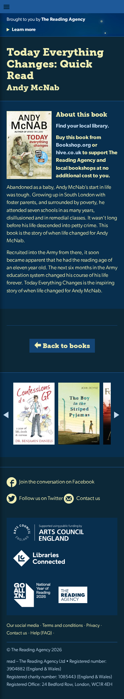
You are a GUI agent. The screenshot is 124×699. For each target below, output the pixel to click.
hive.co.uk (68, 153)
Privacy (93, 625)
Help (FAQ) (41, 633)
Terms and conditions (62, 625)
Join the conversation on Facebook (56, 482)
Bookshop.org (73, 145)
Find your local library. (82, 126)
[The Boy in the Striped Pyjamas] (79, 414)
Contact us (87, 498)
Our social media (23, 625)
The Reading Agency (63, 19)
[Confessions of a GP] (34, 414)
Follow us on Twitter (40, 498)
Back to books (65, 346)
